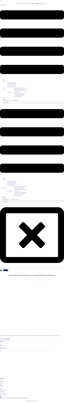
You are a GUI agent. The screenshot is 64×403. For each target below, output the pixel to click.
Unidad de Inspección (11, 82)
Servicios (4, 89)
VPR (1, 0)
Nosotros (4, 81)
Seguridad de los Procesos (19, 89)
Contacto (4, 99)
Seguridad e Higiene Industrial (20, 186)
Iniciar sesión (5, 102)
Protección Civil (17, 92)
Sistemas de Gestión (18, 96)
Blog (3, 97)
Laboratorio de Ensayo (11, 83)
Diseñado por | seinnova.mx (32, 400)
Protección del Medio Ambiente (20, 93)
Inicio (4, 79)
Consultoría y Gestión (11, 85)
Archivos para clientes (15, 100)
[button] (32, 42)
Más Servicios (10, 92)
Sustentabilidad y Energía (19, 94)
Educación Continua (11, 86)
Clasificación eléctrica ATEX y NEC (20, 90)
